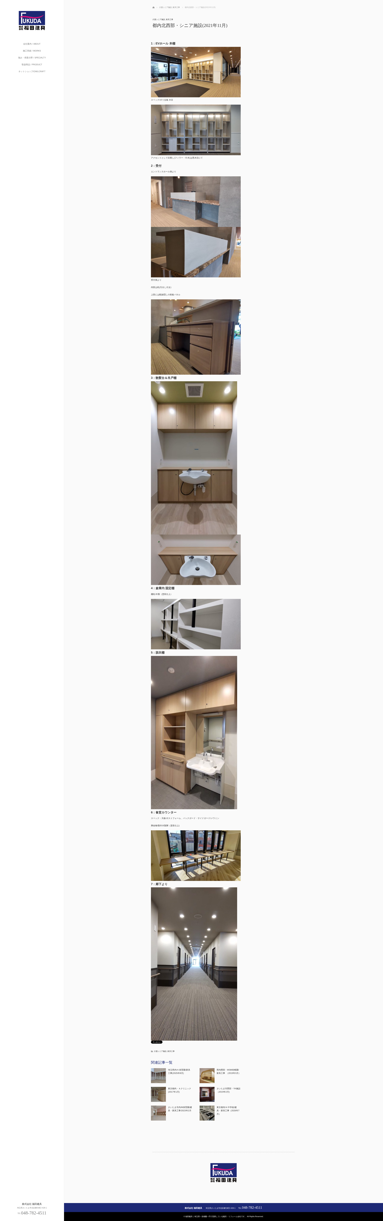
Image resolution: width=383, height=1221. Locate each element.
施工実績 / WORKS (32, 51)
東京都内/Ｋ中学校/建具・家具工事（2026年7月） (228, 1110)
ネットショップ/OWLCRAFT (31, 71)
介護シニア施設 (158, 19)
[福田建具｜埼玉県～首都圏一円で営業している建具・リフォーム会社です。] (32, 30)
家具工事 (169, 19)
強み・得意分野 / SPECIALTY (32, 57)
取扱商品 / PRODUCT (32, 64)
